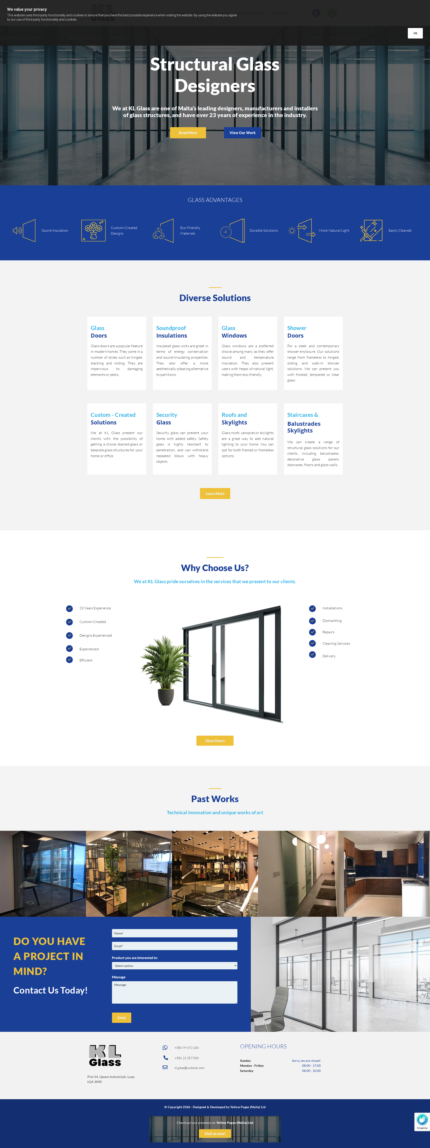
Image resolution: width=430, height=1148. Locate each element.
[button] (188, 132)
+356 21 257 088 (187, 1058)
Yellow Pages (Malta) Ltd (234, 1122)
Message (118, 977)
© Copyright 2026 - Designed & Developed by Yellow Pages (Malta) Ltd (215, 1107)
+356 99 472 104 (187, 1047)
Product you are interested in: (135, 958)
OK (415, 33)
